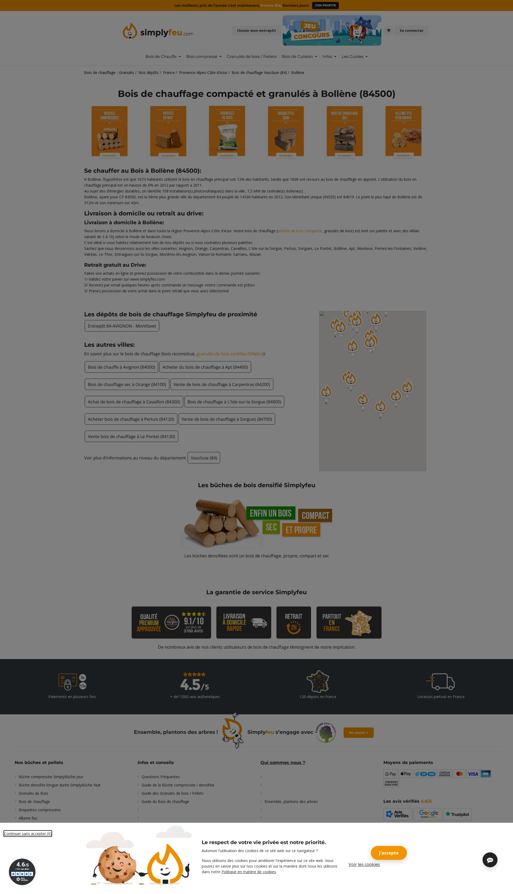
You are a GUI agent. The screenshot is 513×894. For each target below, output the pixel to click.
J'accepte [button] (389, 853)
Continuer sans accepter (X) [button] (28, 833)
